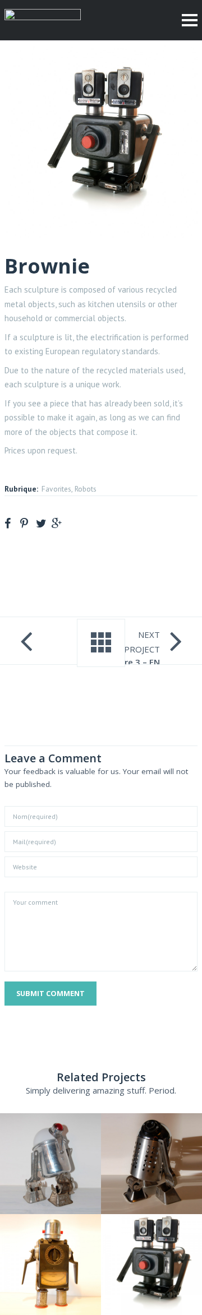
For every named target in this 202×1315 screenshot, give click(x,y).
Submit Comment (50, 993)
